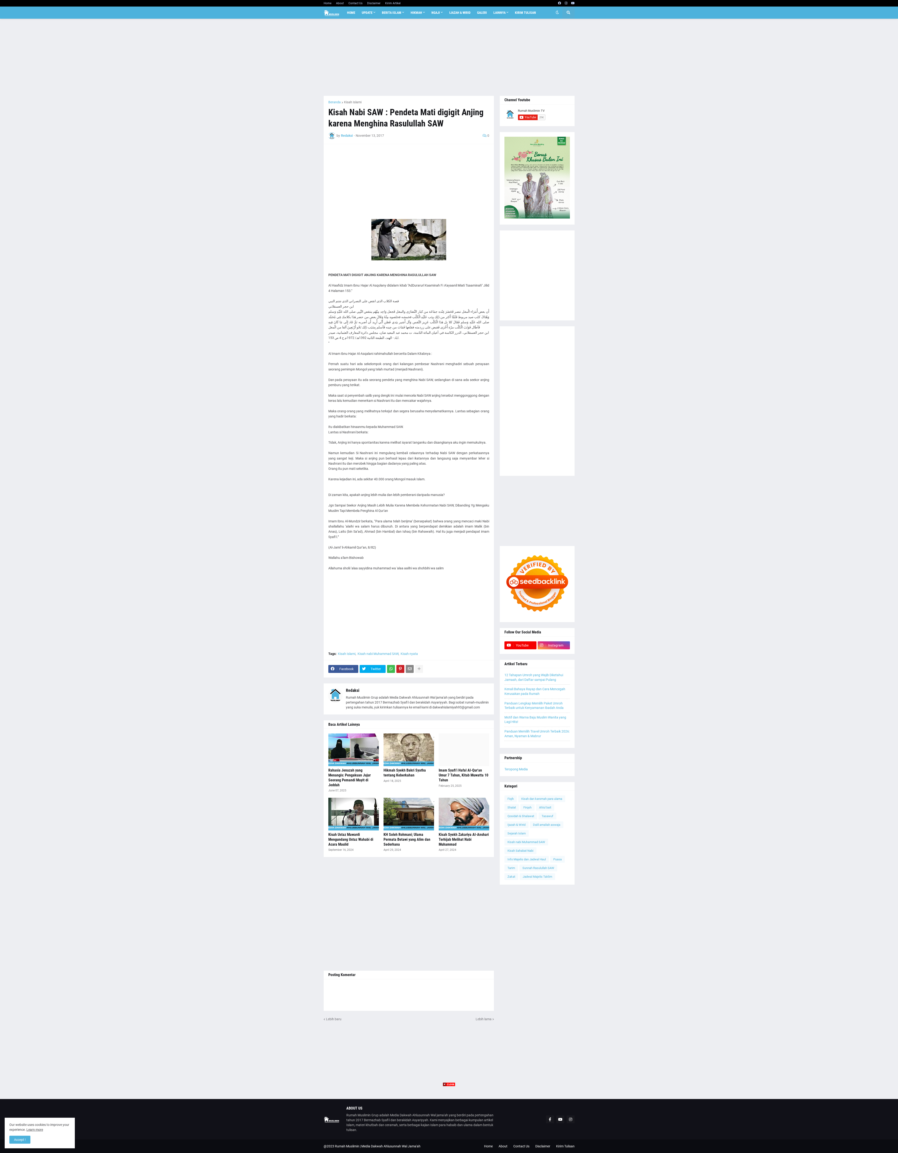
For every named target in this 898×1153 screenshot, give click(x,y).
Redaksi (352, 690)
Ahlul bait (545, 807)
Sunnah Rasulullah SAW (538, 868)
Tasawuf (547, 816)
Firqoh (527, 807)
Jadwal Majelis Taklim (537, 876)
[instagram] (566, 3)
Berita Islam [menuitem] (391, 12)
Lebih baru (333, 1019)
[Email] (410, 669)
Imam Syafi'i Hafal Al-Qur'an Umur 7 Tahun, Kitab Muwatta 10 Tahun (463, 775)
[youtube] (573, 3)
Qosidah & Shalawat (520, 816)
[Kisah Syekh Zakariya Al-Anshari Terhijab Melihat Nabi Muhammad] (464, 814)
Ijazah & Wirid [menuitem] (460, 12)
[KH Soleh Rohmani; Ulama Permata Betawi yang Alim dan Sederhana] (409, 814)
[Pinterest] (400, 669)
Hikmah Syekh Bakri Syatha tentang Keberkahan (405, 772)
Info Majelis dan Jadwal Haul (526, 859)
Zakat (511, 876)
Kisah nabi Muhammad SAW (378, 653)
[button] (557, 13)
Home (327, 3)
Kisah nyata (409, 653)
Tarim (511, 868)
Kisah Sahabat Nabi (520, 850)
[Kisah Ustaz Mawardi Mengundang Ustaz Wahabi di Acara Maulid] (353, 814)
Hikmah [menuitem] (416, 12)
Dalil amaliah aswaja (546, 824)
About (340, 3)
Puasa (557, 859)
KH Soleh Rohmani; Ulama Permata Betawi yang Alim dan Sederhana (407, 839)
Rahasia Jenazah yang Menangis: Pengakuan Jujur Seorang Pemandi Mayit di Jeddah (349, 777)
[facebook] (559, 3)
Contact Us (355, 3)
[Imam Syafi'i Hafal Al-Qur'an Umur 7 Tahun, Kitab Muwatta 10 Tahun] (464, 749)
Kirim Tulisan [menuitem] (525, 12)
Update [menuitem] (367, 12)
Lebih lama (484, 1019)
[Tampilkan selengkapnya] (419, 669)
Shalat (511, 807)
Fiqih (510, 799)
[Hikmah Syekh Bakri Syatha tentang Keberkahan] (409, 749)
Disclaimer (373, 3)
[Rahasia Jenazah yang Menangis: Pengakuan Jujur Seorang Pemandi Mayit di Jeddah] (353, 749)
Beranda (334, 102)
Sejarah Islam (516, 833)
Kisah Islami (353, 102)
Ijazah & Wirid (516, 824)
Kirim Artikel (393, 3)
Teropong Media (516, 769)
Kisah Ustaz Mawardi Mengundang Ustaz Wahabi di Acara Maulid (350, 839)
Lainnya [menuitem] (499, 12)
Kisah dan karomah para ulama (541, 799)
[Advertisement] (449, 57)
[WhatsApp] (391, 669)
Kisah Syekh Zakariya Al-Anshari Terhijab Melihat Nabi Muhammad (464, 839)
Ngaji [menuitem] (435, 12)
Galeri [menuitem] (482, 12)
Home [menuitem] (351, 12)
